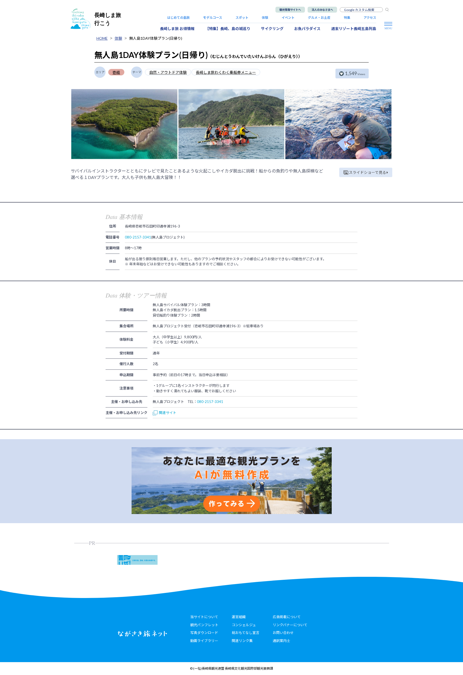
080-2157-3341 (138, 237)
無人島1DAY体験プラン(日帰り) (155, 38)
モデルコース (212, 18)
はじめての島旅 (178, 18)
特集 (347, 18)
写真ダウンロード (204, 632)
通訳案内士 (281, 641)
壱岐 (116, 72)
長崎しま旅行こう (107, 19)
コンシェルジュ (244, 625)
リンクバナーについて (290, 625)
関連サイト (167, 412)
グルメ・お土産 (319, 18)
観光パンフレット (204, 625)
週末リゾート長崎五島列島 (353, 28)
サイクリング (272, 28)
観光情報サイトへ (290, 9)
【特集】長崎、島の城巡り (227, 28)
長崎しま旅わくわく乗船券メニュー (226, 72)
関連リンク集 (242, 641)
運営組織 (239, 617)
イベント (288, 18)
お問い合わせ (283, 632)
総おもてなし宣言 (245, 632)
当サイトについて (204, 617)
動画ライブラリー (204, 641)
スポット (242, 18)
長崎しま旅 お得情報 (177, 28)
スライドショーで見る (367, 172)
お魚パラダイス (307, 28)
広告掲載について (287, 617)
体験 (265, 18)
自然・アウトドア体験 (168, 72)
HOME (102, 38)
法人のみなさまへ (322, 9)
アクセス (370, 18)
